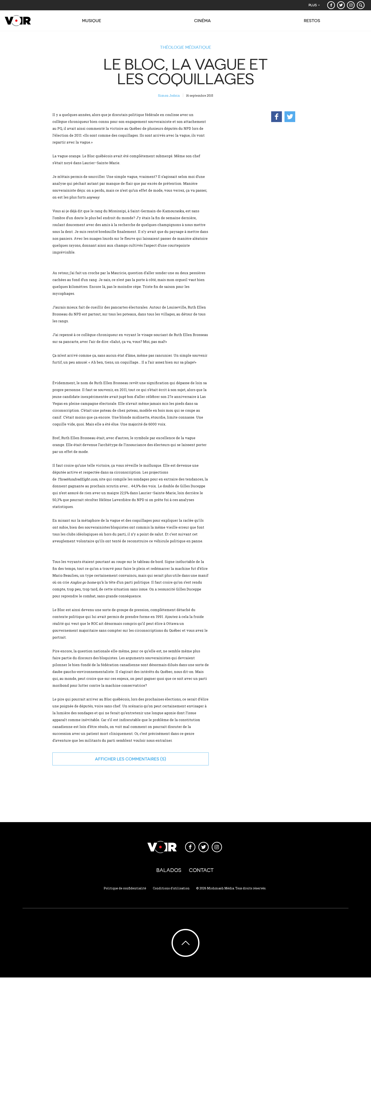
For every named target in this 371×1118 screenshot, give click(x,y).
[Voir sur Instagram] (351, 5)
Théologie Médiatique (185, 47)
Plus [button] (313, 5)
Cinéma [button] (202, 20)
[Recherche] (361, 5)
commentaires (142, 758)
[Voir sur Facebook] (331, 5)
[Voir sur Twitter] (341, 5)
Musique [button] (91, 20)
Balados (168, 870)
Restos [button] (312, 20)
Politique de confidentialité (125, 888)
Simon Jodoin (169, 95)
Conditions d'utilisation (171, 888)
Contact (201, 870)
